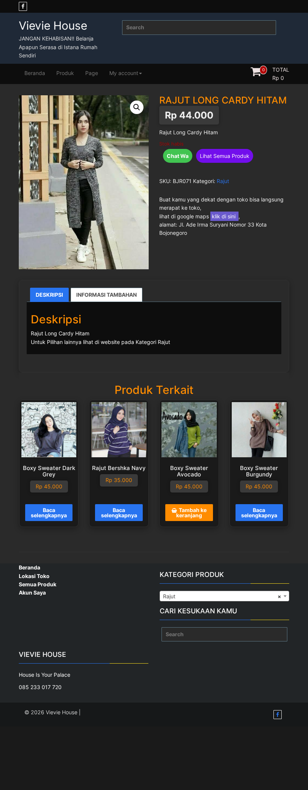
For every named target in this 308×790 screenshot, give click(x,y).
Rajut (223, 181)
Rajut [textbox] (222, 596)
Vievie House (53, 25)
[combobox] (224, 596)
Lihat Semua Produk (224, 156)
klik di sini (224, 216)
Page (91, 73)
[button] (136, 107)
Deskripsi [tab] (49, 294)
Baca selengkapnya (49, 512)
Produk (65, 73)
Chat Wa (178, 156)
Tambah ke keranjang (191, 512)
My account (123, 73)
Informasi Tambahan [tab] (106, 294)
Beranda (34, 73)
